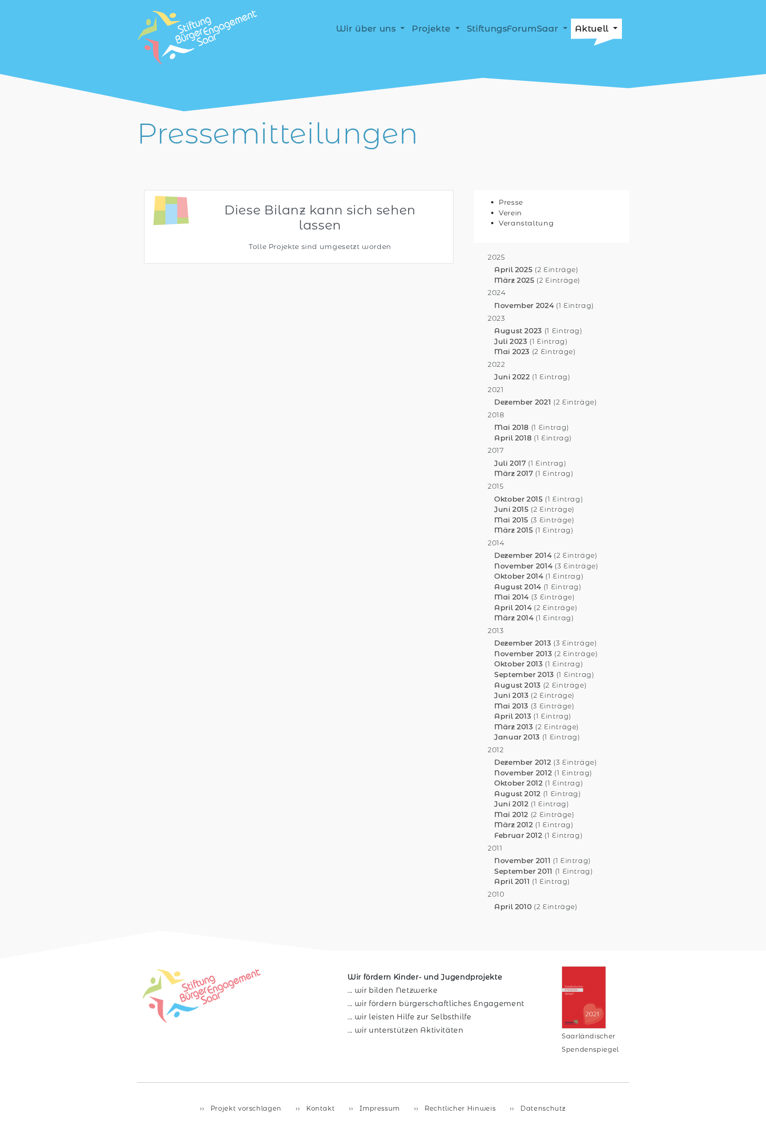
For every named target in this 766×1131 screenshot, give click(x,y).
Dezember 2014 (522, 555)
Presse (511, 202)
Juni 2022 (512, 377)
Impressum (379, 1108)
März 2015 (513, 530)
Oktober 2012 (518, 783)
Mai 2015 (511, 520)
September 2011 (523, 871)
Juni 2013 (511, 695)
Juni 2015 (511, 509)
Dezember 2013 (522, 643)
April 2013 (512, 716)
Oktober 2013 (518, 664)
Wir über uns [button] (367, 28)
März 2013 (513, 727)
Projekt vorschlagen (244, 1108)
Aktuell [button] (593, 28)
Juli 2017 (510, 463)
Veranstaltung (526, 223)
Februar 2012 (518, 835)
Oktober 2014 (518, 576)
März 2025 (514, 280)
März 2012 (513, 824)
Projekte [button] (432, 28)
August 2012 (517, 793)
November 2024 (524, 305)
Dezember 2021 (522, 402)
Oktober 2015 (518, 499)
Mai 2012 (511, 814)
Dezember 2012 (522, 762)
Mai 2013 (511, 706)
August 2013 (517, 685)
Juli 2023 (511, 341)
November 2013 (523, 653)
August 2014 (517, 587)
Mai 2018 (511, 427)
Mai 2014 (511, 597)
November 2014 (523, 566)
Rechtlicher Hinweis (459, 1108)
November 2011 (522, 860)
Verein (510, 213)
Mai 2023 (512, 351)
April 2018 (513, 438)
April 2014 (513, 607)
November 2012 (523, 773)
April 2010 (513, 906)
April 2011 (512, 881)
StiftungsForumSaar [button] (514, 28)
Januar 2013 (517, 737)
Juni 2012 (511, 804)
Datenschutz (542, 1108)
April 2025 (513, 269)
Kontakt (319, 1108)
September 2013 (524, 674)
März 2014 (514, 618)
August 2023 (518, 330)
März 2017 (513, 473)
